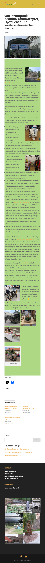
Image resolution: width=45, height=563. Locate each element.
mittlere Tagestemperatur (28, 407)
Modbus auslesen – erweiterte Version (10, 407)
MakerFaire (8, 83)
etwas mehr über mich (11, 488)
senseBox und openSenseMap (26, 239)
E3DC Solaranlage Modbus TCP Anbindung (18, 452)
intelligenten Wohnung (21, 202)
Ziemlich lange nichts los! (12, 455)
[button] (18, 505)
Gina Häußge (25, 263)
